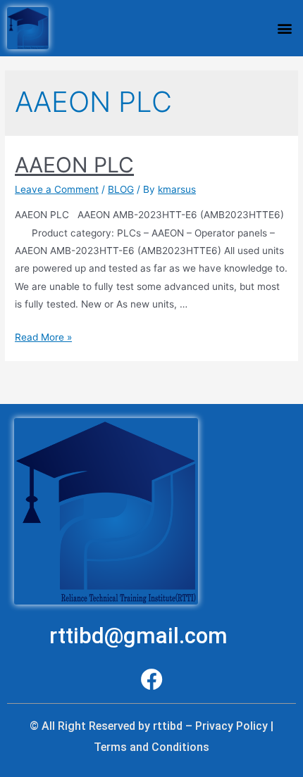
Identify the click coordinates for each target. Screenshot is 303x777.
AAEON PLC (74, 164)
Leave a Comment (57, 189)
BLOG (121, 189)
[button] (284, 27)
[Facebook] (152, 679)
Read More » (43, 337)
